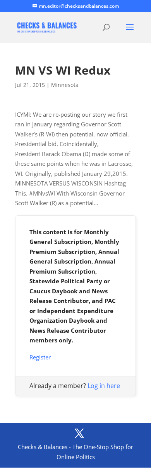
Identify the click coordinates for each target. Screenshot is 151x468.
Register (40, 357)
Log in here (104, 385)
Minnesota (65, 84)
